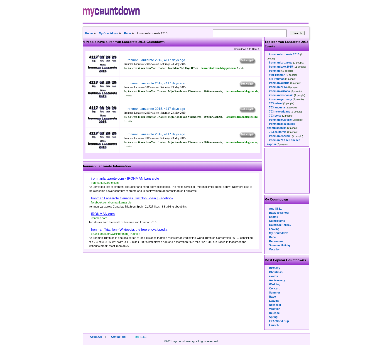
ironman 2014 (278, 87)
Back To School (279, 212)
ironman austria (279, 83)
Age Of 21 (275, 208)
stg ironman (276, 79)
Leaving (274, 229)
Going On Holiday (280, 225)
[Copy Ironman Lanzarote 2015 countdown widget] (247, 63)
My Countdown (108, 33)
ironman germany (280, 99)
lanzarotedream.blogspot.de (242, 91)
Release (274, 313)
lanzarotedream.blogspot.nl (241, 116)
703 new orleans (279, 111)
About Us (96, 336)
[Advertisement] (287, 170)
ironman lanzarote (280, 62)
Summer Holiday (280, 245)
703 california (278, 132)
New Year (275, 304)
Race (127, 33)
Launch (274, 325)
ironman (274, 70)
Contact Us (118, 336)
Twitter (143, 337)
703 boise (275, 115)
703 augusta (277, 107)
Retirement (276, 241)
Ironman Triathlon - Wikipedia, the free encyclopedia (129, 229)
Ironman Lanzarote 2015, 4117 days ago (156, 60)
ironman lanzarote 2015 (284, 54)
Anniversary (277, 280)
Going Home (277, 221)
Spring (273, 317)
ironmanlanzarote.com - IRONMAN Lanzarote (125, 178)
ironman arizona (279, 91)
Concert (274, 288)
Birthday (274, 268)
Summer (274, 292)
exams (273, 276)
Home (89, 33)
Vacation (274, 249)
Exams (273, 216)
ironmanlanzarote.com (105, 182)
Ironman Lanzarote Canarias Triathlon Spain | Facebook (132, 198)
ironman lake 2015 (281, 66)
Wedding (274, 284)
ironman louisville (280, 119)
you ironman (277, 74)
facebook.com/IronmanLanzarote (111, 202)
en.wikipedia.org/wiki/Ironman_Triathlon (115, 233)
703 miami (275, 103)
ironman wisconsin (281, 95)
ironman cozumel (280, 136)
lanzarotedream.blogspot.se (241, 142)
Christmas (276, 272)
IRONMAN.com (103, 214)
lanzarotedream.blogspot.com (218, 68)
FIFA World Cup (279, 321)
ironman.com (99, 218)
